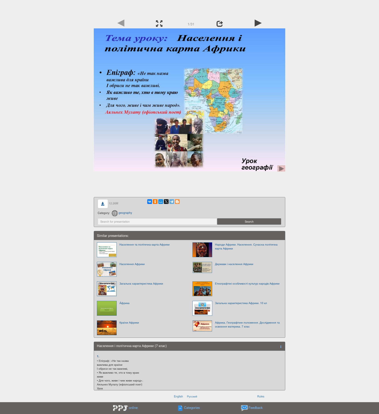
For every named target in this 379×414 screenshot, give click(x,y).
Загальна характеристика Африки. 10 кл (241, 303)
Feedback (256, 407)
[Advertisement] (189, 9)
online (133, 407)
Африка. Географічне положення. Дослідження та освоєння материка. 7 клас (247, 324)
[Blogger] (177, 201)
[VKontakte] (149, 201)
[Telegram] (171, 201)
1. (98, 356)
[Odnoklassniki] (155, 201)
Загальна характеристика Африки (141, 283)
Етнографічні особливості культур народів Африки (247, 283)
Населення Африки (132, 264)
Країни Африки (129, 322)
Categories (192, 407)
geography (125, 213)
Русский (192, 396)
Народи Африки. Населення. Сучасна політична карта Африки (246, 246)
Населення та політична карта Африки (144, 244)
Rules (260, 396)
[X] (166, 201)
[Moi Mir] (160, 201)
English (178, 396)
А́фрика (124, 303)
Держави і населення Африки (234, 264)
